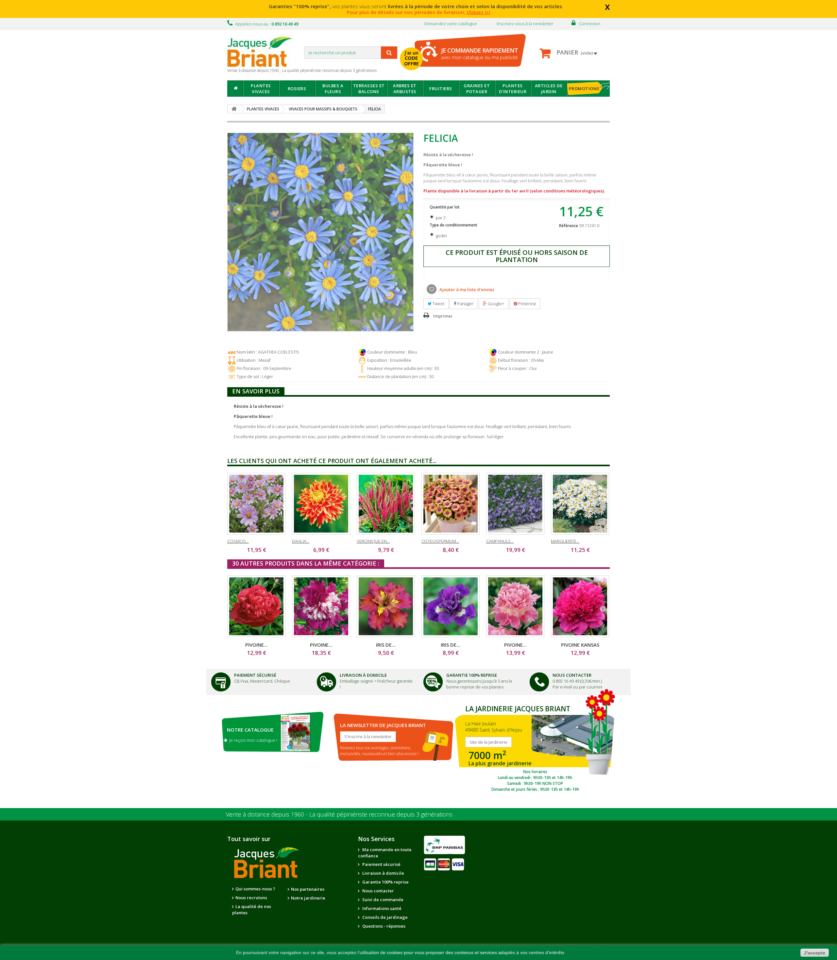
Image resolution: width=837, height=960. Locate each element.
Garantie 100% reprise (385, 882)
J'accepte (814, 952)
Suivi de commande (382, 899)
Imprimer (443, 316)
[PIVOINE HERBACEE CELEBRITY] (321, 606)
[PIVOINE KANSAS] (580, 606)
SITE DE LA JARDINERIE (535, 747)
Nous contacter (377, 891)
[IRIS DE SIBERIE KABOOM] (450, 606)
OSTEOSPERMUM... (440, 541)
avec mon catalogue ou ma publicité (479, 53)
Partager (464, 303)
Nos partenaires (307, 889)
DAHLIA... (300, 541)
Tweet (438, 303)
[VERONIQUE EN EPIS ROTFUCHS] (386, 504)
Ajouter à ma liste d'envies (466, 289)
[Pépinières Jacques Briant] (263, 51)
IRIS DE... (386, 644)
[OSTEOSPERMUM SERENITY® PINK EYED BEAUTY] (450, 504)
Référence (568, 225)
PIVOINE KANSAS (580, 644)
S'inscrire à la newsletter (368, 736)
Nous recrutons (251, 898)
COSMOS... (238, 541)
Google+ (495, 303)
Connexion (589, 23)
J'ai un (411, 58)
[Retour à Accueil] (234, 109)
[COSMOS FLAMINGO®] (256, 504)
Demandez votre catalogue (450, 23)
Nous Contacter (572, 675)
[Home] (235, 88)
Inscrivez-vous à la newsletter (525, 23)
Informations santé (381, 908)
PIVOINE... (256, 644)
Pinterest (526, 303)
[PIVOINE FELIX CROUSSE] (256, 606)
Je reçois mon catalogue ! (252, 740)
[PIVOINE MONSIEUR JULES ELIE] (515, 606)
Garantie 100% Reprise (471, 675)
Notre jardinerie (308, 898)
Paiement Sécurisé (255, 675)
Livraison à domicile (363, 675)
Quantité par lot (445, 207)
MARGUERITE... (565, 541)
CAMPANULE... (500, 541)
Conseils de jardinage (384, 917)
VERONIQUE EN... (373, 541)
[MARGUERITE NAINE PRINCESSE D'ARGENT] (580, 504)
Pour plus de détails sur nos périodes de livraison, (418, 12)
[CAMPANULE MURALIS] (515, 504)
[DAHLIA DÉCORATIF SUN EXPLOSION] (321, 504)
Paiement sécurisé (381, 864)
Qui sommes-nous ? (255, 889)
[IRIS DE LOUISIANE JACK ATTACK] (386, 606)
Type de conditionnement (454, 225)
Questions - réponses (383, 926)
